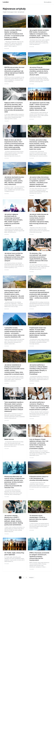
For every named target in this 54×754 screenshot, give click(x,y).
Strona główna (47, 2)
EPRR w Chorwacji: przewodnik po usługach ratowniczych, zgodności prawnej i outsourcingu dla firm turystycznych (39, 556)
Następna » (31, 577)
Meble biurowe (9, 439)
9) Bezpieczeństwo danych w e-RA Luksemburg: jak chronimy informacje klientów (38, 478)
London (6, 2)
